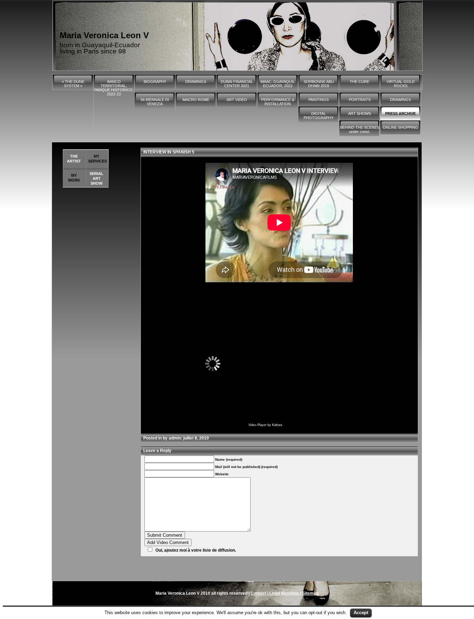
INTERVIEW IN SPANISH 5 (168, 152)
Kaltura (277, 425)
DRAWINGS (195, 82)
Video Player (257, 425)
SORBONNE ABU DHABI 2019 (319, 84)
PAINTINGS (318, 100)
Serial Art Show (96, 178)
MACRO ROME (196, 100)
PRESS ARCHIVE (400, 113)
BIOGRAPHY (155, 82)
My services (97, 158)
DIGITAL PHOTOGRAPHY (318, 115)
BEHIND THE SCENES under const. (359, 129)
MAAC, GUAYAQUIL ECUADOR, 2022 (278, 84)
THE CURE (359, 82)
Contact (258, 593)
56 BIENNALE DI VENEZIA (155, 102)
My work (74, 177)
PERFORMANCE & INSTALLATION (277, 102)
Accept (361, 612)
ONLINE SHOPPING (400, 127)
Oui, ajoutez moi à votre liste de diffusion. (195, 550)
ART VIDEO (237, 100)
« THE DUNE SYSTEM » (73, 84)
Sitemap (310, 593)
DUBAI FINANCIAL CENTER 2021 (237, 84)
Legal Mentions (284, 593)
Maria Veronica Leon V (104, 35)
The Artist (74, 158)
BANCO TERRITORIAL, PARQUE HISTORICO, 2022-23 (114, 88)
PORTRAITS (360, 100)
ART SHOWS (359, 113)
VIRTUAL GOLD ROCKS (401, 84)
